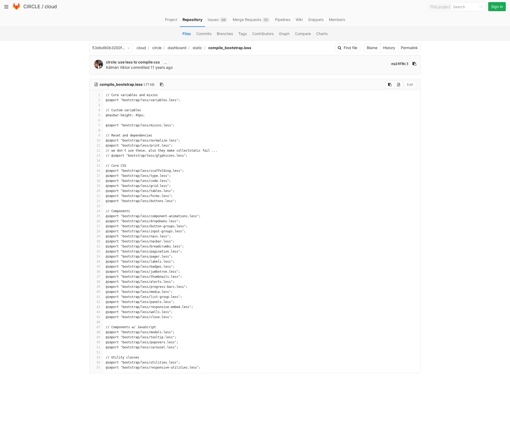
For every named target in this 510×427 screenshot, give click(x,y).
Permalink (409, 47)
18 (98, 181)
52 (98, 352)
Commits (203, 33)
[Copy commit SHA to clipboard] (414, 63)
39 (98, 287)
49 (98, 337)
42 (98, 302)
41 (98, 297)
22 (98, 201)
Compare (303, 33)
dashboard (177, 47)
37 (98, 277)
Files (186, 33)
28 (98, 231)
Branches (225, 33)
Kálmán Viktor (118, 67)
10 (98, 140)
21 (98, 196)
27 (98, 226)
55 (98, 367)
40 (98, 292)
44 (98, 312)
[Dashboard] (16, 8)
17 (98, 176)
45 (98, 317)
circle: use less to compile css (133, 62)
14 (98, 161)
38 (98, 282)
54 (98, 362)
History (389, 47)
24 (98, 211)
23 (98, 206)
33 (98, 256)
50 (98, 342)
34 (98, 261)
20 (98, 191)
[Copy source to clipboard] (389, 84)
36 (98, 272)
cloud (51, 6)
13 (98, 155)
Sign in (497, 6)
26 (98, 221)
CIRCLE (31, 6)
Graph (284, 33)
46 (98, 322)
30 (98, 241)
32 (98, 251)
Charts (322, 33)
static (197, 47)
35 (98, 266)
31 (98, 246)
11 (98, 145)
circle (157, 47)
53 (98, 357)
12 (98, 150)
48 (98, 332)
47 (98, 327)
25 (98, 216)
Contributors (263, 33)
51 (98, 347)
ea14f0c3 (399, 64)
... (165, 62)
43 (98, 307)
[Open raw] (398, 84)
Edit (410, 84)
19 (98, 186)
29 (98, 236)
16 (98, 171)
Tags (242, 33)
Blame (372, 47)
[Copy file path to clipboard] (162, 84)
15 (98, 166)
